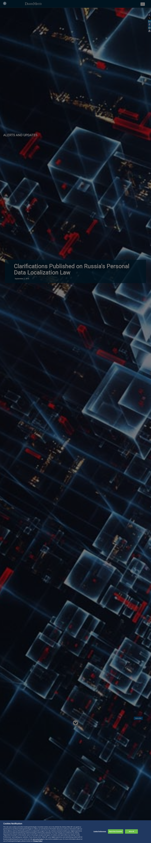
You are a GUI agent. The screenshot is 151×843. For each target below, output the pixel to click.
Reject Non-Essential (115, 831)
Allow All (131, 831)
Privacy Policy (38, 841)
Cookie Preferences (99, 831)
